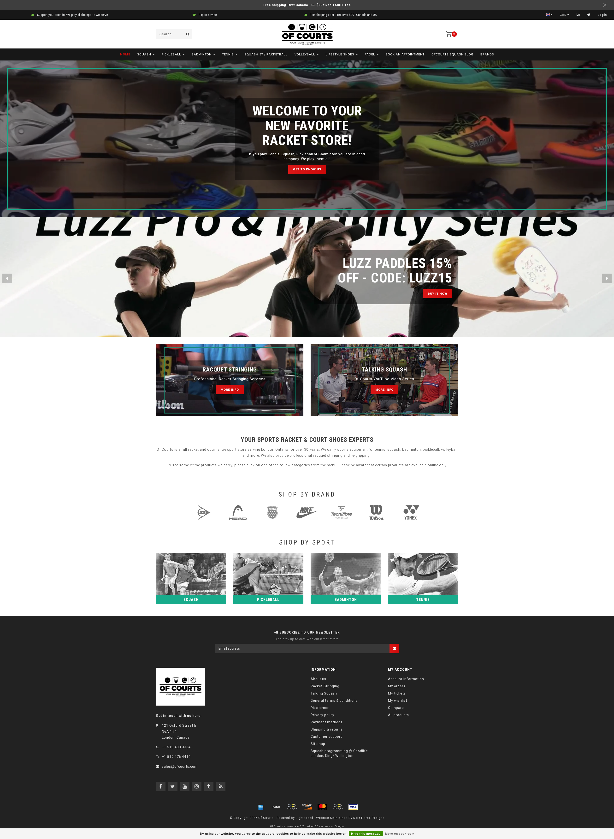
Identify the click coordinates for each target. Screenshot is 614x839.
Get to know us (307, 169)
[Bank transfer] (276, 806)
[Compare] (578, 15)
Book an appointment (405, 54)
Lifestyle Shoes (340, 54)
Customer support (326, 736)
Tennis (228, 54)
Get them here (434, 293)
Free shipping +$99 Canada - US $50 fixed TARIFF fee (307, 5)
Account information (406, 679)
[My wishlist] (588, 15)
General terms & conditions (334, 700)
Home (125, 54)
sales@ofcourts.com (180, 766)
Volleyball (305, 54)
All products (398, 715)
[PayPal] (338, 806)
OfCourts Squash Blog (452, 54)
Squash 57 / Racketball (266, 54)
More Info (230, 389)
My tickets (397, 693)
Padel (370, 54)
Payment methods (326, 722)
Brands (487, 54)
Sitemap (318, 744)
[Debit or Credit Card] (292, 806)
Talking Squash (324, 693)
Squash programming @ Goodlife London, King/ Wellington (339, 753)
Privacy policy (322, 715)
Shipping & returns (327, 729)
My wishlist (397, 700)
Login (602, 15)
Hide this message (366, 833)
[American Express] (261, 806)
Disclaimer (320, 708)
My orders (396, 686)
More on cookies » (399, 833)
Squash (144, 54)
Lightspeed (304, 818)
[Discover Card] (307, 806)
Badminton (202, 54)
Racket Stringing (325, 686)
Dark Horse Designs (368, 818)
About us (318, 679)
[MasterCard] (322, 806)
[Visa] (353, 806)
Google (339, 826)
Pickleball (171, 54)
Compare (396, 708)
